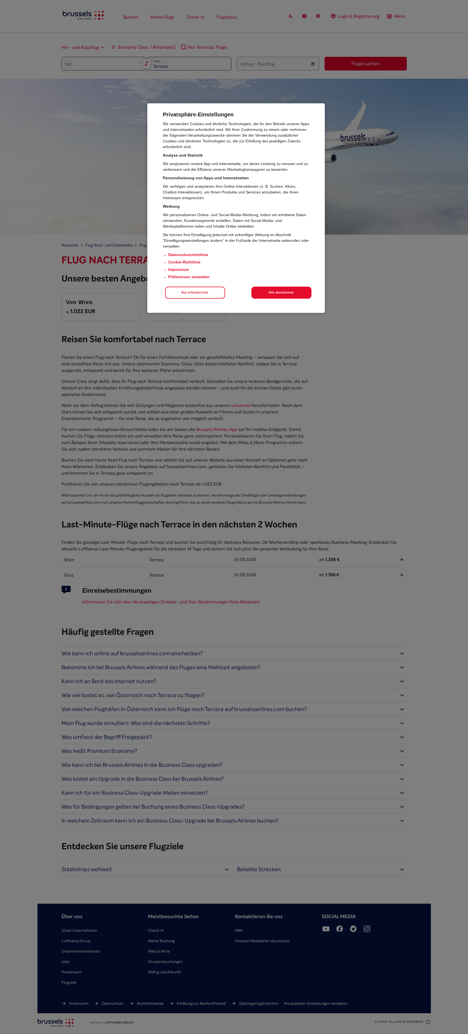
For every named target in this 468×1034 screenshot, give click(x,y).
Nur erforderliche (194, 292)
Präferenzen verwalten (189, 277)
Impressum (178, 269)
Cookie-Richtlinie (184, 262)
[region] (236, 208)
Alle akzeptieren (281, 292)
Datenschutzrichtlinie (188, 254)
